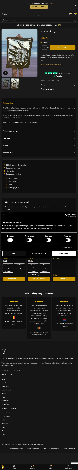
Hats (2, 432)
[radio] (4, 261)
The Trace (49, 80)
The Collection (6, 414)
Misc (2, 435)
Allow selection (38, 253)
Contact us (4, 402)
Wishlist (3, 395)
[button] (3, 53)
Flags (57, 80)
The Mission (5, 384)
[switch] (29, 240)
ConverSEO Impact (36, 445)
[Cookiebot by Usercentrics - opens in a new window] (65, 215)
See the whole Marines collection (51, 64)
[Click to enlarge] (4, 73)
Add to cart (61, 47)
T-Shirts (3, 421)
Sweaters (4, 425)
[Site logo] (38, 14)
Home (42, 80)
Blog (2, 398)
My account (5, 388)
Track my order (6, 391)
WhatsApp (4, 405)
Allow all (62, 253)
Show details (65, 247)
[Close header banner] (73, 5)
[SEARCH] (73, 20)
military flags (17, 122)
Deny (14, 253)
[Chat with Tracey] (3, 467)
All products (5, 418)
